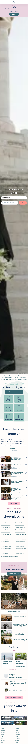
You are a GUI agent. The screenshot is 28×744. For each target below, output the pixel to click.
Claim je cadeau (13, 573)
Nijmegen (17, 740)
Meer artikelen (14, 503)
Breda (2, 736)
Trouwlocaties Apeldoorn (6, 536)
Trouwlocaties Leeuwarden (20, 534)
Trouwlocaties (13, 376)
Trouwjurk (21, 376)
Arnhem (2, 734)
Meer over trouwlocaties (13, 697)
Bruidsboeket (5, 379)
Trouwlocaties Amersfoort (6, 534)
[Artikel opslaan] (25, 457)
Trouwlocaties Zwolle (19, 553)
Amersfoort (3, 730)
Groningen (17, 730)
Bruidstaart (22, 378)
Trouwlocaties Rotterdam (6, 527)
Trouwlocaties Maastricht (20, 539)
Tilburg (16, 742)
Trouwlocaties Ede (4, 553)
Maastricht (17, 738)
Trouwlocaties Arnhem (5, 539)
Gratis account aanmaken (14, 392)
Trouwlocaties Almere (5, 532)
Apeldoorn (3, 732)
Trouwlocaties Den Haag (6, 525)
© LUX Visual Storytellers (22, 373)
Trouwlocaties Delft (5, 543)
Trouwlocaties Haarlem (20, 532)
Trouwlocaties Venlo (19, 546)
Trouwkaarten (14, 378)
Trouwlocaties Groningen (20, 529)
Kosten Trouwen (22, 379)
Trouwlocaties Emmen (19, 525)
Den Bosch (3, 740)
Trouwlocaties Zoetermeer (20, 551)
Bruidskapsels (13, 379)
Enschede (17, 728)
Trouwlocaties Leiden (19, 536)
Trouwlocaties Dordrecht (6, 551)
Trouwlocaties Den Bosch (6, 546)
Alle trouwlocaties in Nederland (9, 556)
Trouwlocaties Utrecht (5, 529)
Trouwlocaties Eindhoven (20, 522)
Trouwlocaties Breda (5, 541)
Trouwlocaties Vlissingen (20, 548)
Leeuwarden (17, 734)
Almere (2, 728)
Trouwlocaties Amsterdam (6, 522)
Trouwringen (6, 378)
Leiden (16, 736)
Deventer (2, 742)
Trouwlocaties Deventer (6, 548)
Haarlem (17, 732)
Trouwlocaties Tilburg (19, 543)
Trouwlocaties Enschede (20, 527)
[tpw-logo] (13, 2)
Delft (2, 738)
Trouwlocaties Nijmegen (20, 541)
